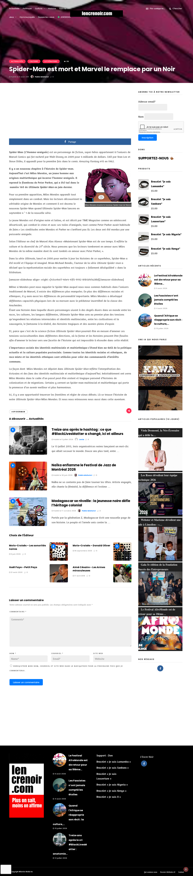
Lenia (81, 439)
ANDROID (65, 17)
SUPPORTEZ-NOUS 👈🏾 (156, 158)
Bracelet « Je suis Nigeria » (112, 784)
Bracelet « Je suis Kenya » (111, 790)
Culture (38, 8)
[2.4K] (28, 453)
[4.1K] (28, 525)
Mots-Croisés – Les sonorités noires (27, 547)
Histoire (52, 8)
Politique (27, 8)
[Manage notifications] (186, 869)
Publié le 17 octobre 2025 (64, 511)
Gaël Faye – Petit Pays (23, 567)
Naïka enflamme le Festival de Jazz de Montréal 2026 (84, 467)
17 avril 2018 (79, 576)
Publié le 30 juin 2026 (62, 475)
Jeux (11, 17)
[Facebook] (160, 668)
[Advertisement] (70, 113)
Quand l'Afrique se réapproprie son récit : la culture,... (168, 320)
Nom (12, 653)
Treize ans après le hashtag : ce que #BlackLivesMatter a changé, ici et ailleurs (87, 431)
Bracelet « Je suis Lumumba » (113, 761)
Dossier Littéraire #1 (167, 872)
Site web (98, 653)
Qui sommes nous (150, 872)
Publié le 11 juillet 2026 (63, 439)
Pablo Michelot (42, 77)
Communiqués (27, 17)
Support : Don (104, 755)
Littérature (51, 61)
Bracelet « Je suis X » (108, 796)
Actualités (14, 8)
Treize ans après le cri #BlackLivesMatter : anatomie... (70, 844)
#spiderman (18, 412)
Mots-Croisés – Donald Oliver (91, 545)
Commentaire (17, 612)
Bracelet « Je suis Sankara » (112, 767)
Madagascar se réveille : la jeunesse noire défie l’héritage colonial (91, 503)
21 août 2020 (16, 572)
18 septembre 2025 (83, 551)
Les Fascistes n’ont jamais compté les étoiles (166, 300)
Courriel (57, 653)
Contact (181, 872)
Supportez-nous (46, 17)
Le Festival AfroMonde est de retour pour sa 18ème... (168, 279)
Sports (62, 8)
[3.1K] (28, 489)
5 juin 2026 (15, 554)
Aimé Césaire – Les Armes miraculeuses (89, 569)
